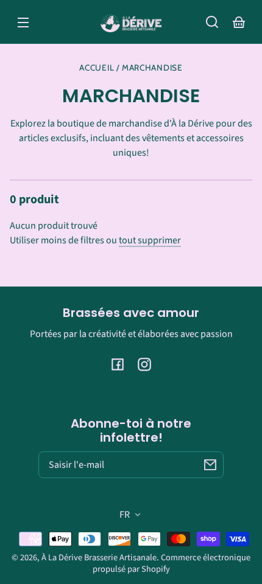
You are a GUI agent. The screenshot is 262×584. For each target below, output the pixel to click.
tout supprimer (150, 240)
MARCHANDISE (152, 67)
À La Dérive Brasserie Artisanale (99, 557)
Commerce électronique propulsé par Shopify (172, 563)
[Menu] (23, 22)
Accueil (96, 67)
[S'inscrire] (210, 464)
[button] (212, 22)
